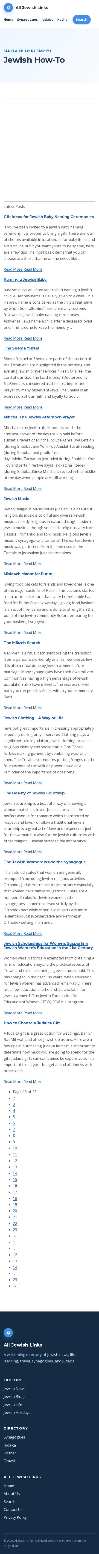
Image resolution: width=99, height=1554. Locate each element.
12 (15, 1160)
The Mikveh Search (22, 643)
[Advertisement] (49, 149)
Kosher (63, 19)
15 (15, 1179)
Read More (13, 269)
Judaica (47, 19)
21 (15, 1217)
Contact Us (13, 1509)
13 (15, 1166)
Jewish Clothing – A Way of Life (34, 718)
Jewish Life (13, 1404)
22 (15, 1223)
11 (15, 1154)
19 (15, 1204)
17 (15, 1192)
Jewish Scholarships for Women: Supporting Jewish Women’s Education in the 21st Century (48, 945)
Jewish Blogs (15, 1396)
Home (8, 19)
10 (15, 1148)
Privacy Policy (15, 1517)
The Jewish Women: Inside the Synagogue (45, 862)
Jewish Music (16, 499)
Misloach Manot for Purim (28, 574)
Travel (9, 1460)
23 (15, 1229)
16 (15, 1185)
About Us (12, 1493)
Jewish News (14, 1388)
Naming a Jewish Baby (25, 279)
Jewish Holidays (17, 1412)
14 (15, 1173)
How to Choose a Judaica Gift (32, 1023)
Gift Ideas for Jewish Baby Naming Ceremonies (49, 217)
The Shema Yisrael (21, 348)
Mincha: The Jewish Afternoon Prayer (39, 417)
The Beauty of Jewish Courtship (34, 793)
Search (81, 19)
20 (15, 1210)
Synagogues (27, 19)
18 (15, 1198)
